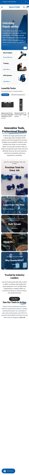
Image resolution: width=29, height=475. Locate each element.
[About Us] (14, 242)
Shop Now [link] (14, 174)
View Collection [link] (7, 57)
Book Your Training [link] (8, 209)
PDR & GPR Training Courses (18, 94)
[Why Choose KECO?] (14, 261)
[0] (26, 7)
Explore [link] (14, 264)
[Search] (24, 7)
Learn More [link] (6, 69)
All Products (5, 94)
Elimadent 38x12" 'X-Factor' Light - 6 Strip (21, 114)
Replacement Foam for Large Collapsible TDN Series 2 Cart (7, 114)
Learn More (14, 299)
